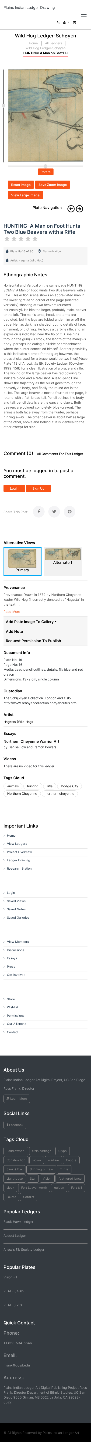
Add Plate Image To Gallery (30, 621)
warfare (53, 1160)
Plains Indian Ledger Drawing (29, 7)
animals (13, 786)
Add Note (14, 631)
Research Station (19, 868)
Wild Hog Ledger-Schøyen (45, 48)
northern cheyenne (60, 793)
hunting (32, 786)
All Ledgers (53, 43)
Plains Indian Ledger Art (61, 1433)
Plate (21, 251)
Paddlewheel (16, 1151)
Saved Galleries (18, 917)
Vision (47, 1178)
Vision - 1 (10, 1277)
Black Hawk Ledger (18, 1222)
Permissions (15, 1015)
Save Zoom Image (52, 185)
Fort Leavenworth (34, 1187)
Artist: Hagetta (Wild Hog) (26, 260)
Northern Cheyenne (22, 793)
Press (11, 966)
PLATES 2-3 (13, 1305)
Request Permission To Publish (33, 641)
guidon (59, 1187)
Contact (12, 1032)
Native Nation (52, 251)
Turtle (64, 1169)
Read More (12, 612)
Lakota (11, 1197)
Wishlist (12, 1007)
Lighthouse (15, 1178)
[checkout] (74, 23)
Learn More (18, 1098)
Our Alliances (16, 1024)
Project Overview (19, 852)
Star (33, 1178)
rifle (49, 786)
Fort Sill (76, 1187)
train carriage (41, 1151)
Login (14, 488)
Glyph (62, 1151)
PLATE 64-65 (14, 1291)
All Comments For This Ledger (60, 454)
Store (11, 999)
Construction (16, 1160)
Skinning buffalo (41, 1169)
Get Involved (16, 975)
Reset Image (21, 185)
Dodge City (69, 786)
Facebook (15, 1125)
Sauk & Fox (14, 1169)
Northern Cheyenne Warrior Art (31, 741)
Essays (12, 958)
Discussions (15, 950)
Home (33, 43)
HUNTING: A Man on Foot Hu (45, 53)
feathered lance (70, 1178)
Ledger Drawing (18, 860)
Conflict (28, 1197)
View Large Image (25, 195)
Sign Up (38, 488)
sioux (10, 1187)
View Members (18, 942)
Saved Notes (16, 909)
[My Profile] (66, 23)
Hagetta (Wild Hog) (18, 722)
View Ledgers (17, 843)
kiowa (36, 1160)
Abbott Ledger (15, 1235)
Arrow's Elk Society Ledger (24, 1249)
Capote (71, 1160)
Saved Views (16, 901)
